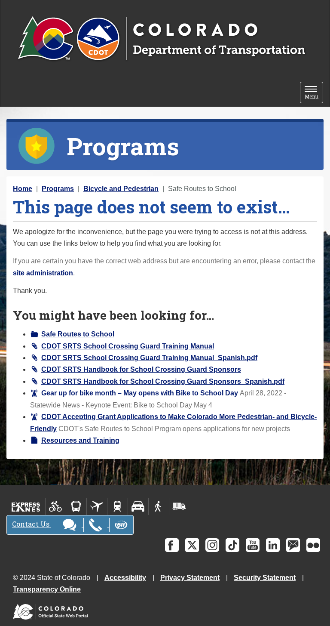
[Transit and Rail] (76, 506)
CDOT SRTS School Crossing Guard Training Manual (127, 346)
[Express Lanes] (26, 506)
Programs (58, 188)
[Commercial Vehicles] (179, 506)
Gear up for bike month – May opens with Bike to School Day (139, 393)
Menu (314, 93)
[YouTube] (252, 545)
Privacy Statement (190, 577)
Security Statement (265, 577)
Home (22, 188)
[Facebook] (172, 545)
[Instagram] (212, 545)
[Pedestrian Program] (158, 506)
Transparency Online (47, 589)
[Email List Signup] (293, 545)
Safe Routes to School (77, 334)
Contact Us (31, 523)
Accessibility (125, 577)
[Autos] (138, 506)
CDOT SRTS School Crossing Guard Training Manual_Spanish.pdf (149, 357)
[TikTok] (232, 545)
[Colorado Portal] (52, 610)
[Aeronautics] (96, 506)
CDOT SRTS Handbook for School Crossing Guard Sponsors (141, 369)
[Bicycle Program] (55, 506)
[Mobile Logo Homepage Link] (161, 39)
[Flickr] (313, 545)
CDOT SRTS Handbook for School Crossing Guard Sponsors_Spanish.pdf (162, 381)
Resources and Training (80, 440)
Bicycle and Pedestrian (121, 188)
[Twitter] (192, 545)
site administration (43, 273)
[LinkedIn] (273, 545)
